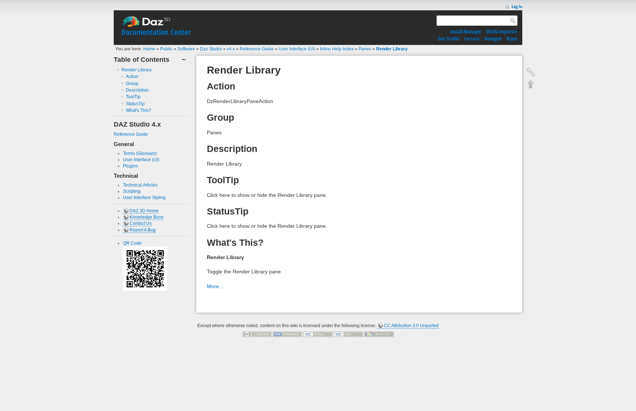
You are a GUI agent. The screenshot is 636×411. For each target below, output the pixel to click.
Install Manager (465, 31)
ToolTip (133, 96)
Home (149, 49)
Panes (364, 49)
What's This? (138, 110)
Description (137, 90)
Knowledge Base (147, 217)
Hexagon (493, 38)
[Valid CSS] (348, 334)
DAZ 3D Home (144, 210)
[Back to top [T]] (531, 84)
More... (215, 286)
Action (132, 76)
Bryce (511, 38)
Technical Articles (140, 185)
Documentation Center (156, 32)
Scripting (132, 191)
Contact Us (141, 223)
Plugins (130, 166)
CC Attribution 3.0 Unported (411, 325)
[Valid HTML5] (318, 334)
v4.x (231, 49)
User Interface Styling (144, 197)
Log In (517, 6)
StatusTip (135, 103)
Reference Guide (257, 49)
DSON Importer (501, 31)
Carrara (472, 38)
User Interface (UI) (297, 49)
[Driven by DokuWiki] (379, 334)
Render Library (392, 49)
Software (186, 49)
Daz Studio (448, 38)
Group (132, 83)
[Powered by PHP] (287, 334)
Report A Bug (143, 230)
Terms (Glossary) (140, 153)
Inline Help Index (337, 49)
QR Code (132, 243)
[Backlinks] (531, 72)
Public (166, 49)
